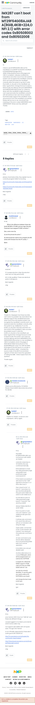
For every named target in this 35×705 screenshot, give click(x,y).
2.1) (23, 122)
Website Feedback (21, 689)
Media (30, 677)
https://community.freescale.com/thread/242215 (17, 183)
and (12, 124)
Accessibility (12, 689)
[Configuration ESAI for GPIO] (25, 154)
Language (26, 8)
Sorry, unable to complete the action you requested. (14, 700)
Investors (22, 677)
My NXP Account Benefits (21, 679)
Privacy (4, 687)
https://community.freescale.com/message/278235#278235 (17, 187)
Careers (15, 677)
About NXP (7, 677)
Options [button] (29, 48)
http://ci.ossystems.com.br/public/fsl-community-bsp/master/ (17, 637)
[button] (18, 61)
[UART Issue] (28, 154)
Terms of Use (10, 687)
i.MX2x (12, 111)
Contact (8, 679)
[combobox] (17, 41)
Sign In (32, 2)
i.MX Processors (7, 8)
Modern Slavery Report (27, 687)
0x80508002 (16, 122)
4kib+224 (7, 124)
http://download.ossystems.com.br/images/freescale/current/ (18, 642)
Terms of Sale (17, 687)
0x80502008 (8, 122)
